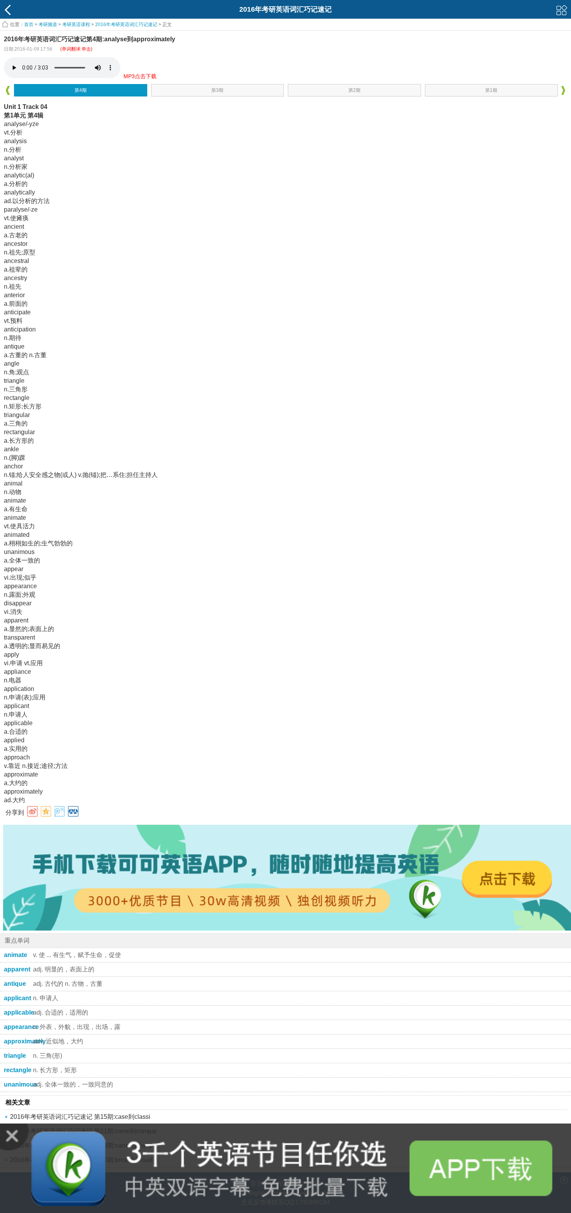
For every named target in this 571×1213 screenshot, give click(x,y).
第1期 (491, 90)
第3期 (217, 90)
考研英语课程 (76, 24)
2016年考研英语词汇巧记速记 (126, 24)
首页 (28, 24)
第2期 (354, 90)
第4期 (81, 90)
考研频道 (47, 24)
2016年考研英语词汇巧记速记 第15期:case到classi (80, 1116)
